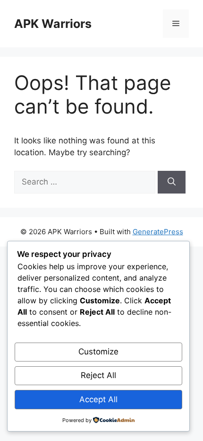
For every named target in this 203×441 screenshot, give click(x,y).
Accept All (98, 399)
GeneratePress (158, 231)
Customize (98, 351)
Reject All (98, 375)
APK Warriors (53, 24)
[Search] (172, 182)
